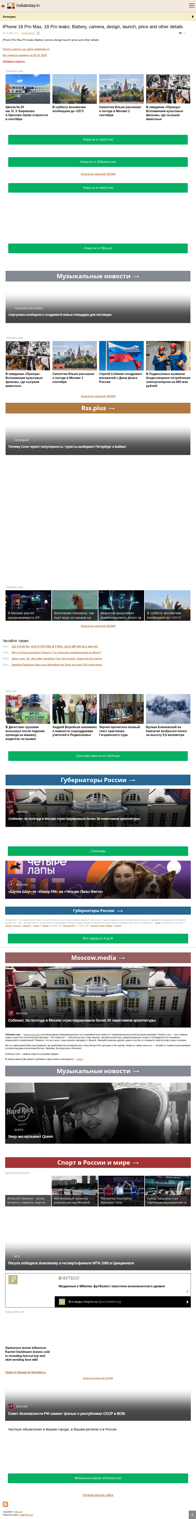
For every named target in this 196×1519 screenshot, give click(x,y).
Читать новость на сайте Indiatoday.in (26, 49)
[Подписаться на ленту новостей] (5, 1504)
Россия (117, 926)
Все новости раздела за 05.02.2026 (25, 55)
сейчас (8, 926)
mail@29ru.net (26, 1515)
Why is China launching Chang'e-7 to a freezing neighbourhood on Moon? (56, 652)
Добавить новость (14, 61)
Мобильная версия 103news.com (98, 1478)
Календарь (9, 16)
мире (36, 926)
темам (45, 926)
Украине (27, 926)
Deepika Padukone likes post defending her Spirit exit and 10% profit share (56, 664)
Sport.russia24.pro (17, 1173)
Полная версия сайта (98, 1495)
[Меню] (192, 5)
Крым (102, 926)
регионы (94, 926)
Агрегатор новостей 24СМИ (98, 173)
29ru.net (11, 691)
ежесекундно (69, 926)
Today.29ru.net (14, 1312)
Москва (109, 926)
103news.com (14, 71)
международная (32, 1034)
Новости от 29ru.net (98, 248)
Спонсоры (98, 851)
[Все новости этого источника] (38, 33)
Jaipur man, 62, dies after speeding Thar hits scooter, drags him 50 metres (56, 658)
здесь (157, 923)
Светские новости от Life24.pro (98, 755)
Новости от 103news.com (98, 161)
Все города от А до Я (98, 938)
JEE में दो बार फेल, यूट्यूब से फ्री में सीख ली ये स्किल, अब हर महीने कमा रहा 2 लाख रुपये (55, 646)
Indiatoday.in (28, 33)
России (17, 926)
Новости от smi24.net (98, 139)
